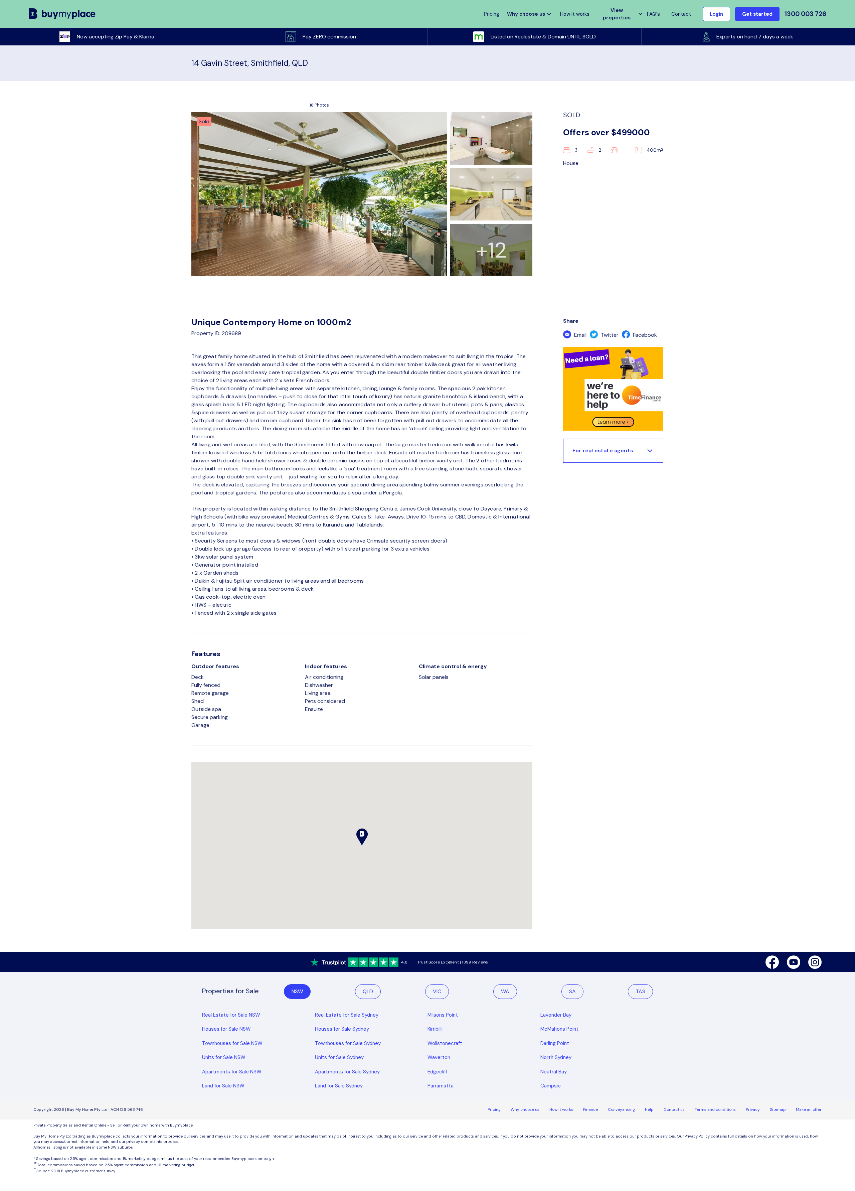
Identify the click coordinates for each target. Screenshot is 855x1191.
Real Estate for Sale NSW (231, 1015)
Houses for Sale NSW (226, 1029)
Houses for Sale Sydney (342, 1029)
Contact (681, 14)
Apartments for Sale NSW (232, 1071)
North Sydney (555, 1057)
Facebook (644, 334)
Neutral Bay (553, 1071)
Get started (757, 14)
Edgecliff (438, 1071)
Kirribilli (435, 1029)
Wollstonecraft (445, 1043)
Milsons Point (443, 1015)
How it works (574, 14)
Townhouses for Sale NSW (232, 1043)
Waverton (439, 1057)
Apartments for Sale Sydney (347, 1071)
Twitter (609, 334)
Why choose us (525, 1109)
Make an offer (809, 1109)
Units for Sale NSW (223, 1057)
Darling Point (554, 1043)
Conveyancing (621, 1109)
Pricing (494, 1109)
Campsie (550, 1085)
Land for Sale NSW (223, 1085)
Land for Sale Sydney (339, 1085)
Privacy (753, 1109)
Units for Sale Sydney (339, 1057)
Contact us (674, 1109)
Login (716, 14)
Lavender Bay (555, 1015)
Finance (590, 1109)
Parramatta (441, 1085)
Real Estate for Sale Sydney (346, 1015)
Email (579, 334)
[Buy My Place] (62, 14)
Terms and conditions (715, 1109)
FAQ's (653, 14)
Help (649, 1109)
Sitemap (778, 1109)
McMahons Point (559, 1029)
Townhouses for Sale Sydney (348, 1043)
